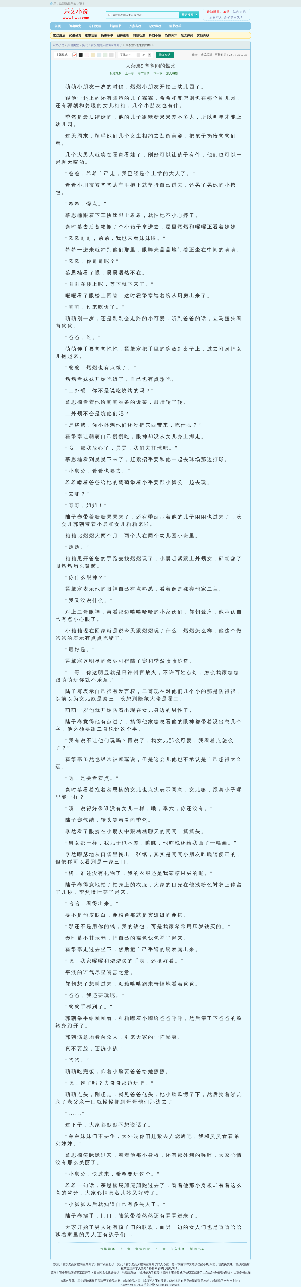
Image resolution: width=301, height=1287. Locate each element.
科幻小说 (155, 35)
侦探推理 (123, 35)
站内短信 (239, 11)
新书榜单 (175, 26)
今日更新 (95, 26)
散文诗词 (187, 35)
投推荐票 (115, 73)
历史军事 (107, 35)
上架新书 (115, 26)
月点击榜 (135, 26)
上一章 (129, 73)
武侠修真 (75, 35)
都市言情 (91, 35)
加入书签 (172, 73)
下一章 (158, 73)
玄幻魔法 (59, 35)
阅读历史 (75, 26)
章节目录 (143, 73)
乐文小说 (76, 11)
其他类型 (203, 35)
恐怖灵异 (171, 35)
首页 (58, 26)
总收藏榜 (155, 26)
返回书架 (197, 1249)
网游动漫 (139, 35)
